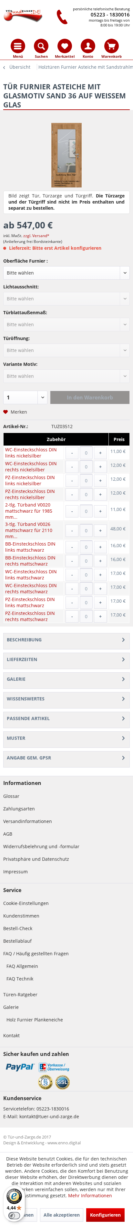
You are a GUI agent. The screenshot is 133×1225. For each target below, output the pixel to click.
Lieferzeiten (22, 659)
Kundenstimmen (21, 916)
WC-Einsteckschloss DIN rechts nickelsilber (31, 466)
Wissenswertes (26, 699)
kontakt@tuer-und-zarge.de (49, 1116)
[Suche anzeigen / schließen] (41, 46)
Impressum (15, 872)
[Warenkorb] (111, 46)
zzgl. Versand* (36, 235)
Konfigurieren (105, 1215)
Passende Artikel (28, 718)
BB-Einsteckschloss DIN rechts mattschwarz (30, 561)
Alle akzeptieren (62, 1215)
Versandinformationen (27, 821)
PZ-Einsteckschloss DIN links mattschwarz (30, 602)
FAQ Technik (19, 979)
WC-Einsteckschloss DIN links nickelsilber (31, 453)
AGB (7, 834)
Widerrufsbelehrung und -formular (41, 846)
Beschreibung (24, 640)
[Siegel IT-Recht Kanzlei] (45, 1082)
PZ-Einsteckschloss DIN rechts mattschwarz (30, 616)
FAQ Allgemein (22, 966)
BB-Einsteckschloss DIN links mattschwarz (30, 547)
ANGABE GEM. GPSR (29, 758)
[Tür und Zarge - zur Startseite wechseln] (23, 15)
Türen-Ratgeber (20, 994)
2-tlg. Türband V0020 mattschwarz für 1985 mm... (28, 511)
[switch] (14, 1215)
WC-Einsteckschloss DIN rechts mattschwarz (31, 588)
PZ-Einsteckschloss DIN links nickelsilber (30, 480)
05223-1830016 (52, 1109)
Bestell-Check (17, 928)
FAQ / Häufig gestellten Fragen (36, 953)
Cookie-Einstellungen (26, 903)
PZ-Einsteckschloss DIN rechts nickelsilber (30, 494)
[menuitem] (18, 46)
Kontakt (11, 1035)
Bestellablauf (17, 941)
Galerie (16, 679)
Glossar (11, 796)
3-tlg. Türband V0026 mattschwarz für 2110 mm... (28, 530)
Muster (16, 738)
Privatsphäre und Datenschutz (36, 859)
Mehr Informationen (90, 1195)
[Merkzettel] (64, 46)
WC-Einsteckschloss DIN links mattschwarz (31, 574)
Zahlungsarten (19, 809)
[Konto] (88, 46)
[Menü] (18, 46)
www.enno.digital (64, 1143)
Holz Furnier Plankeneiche (34, 1020)
